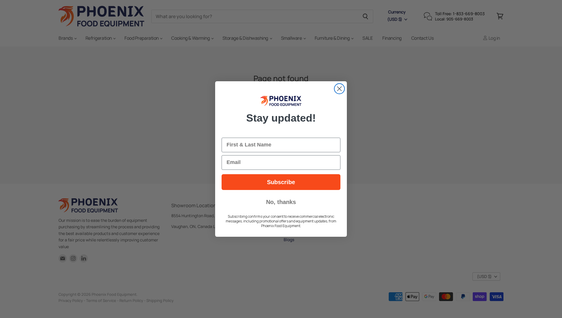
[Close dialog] (339, 89)
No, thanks (281, 202)
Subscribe (281, 182)
